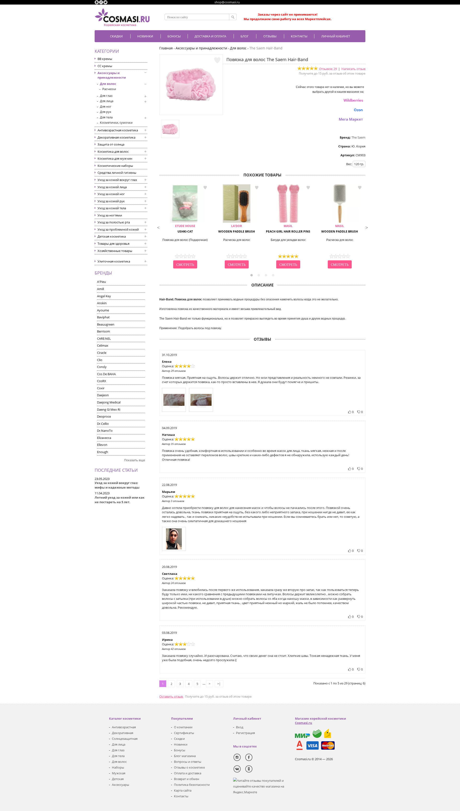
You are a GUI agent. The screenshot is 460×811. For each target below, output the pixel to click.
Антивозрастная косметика (118, 130)
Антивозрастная (124, 727)
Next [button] (366, 227)
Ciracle (101, 352)
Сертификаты (184, 733)
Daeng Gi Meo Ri (108, 409)
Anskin (102, 303)
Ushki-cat (185, 228)
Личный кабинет (335, 36)
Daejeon (103, 395)
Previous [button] (158, 227)
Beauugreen (105, 324)
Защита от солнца (111, 144)
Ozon (358, 109)
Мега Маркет (351, 119)
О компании (183, 727)
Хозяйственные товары (115, 251)
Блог (245, 36)
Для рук (105, 112)
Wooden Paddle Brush (236, 228)
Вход (239, 727)
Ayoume (103, 310)
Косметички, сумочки (116, 122)
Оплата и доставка (187, 773)
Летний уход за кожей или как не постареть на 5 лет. (119, 499)
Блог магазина (185, 756)
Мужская (118, 773)
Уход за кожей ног (111, 194)
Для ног (105, 106)
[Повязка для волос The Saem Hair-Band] (191, 110)
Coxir (100, 388)
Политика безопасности (192, 784)
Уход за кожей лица (112, 187)
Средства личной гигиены (117, 172)
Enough (102, 452)
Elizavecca (104, 438)
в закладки (205, 187)
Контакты (299, 36)
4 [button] (273, 275)
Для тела (106, 117)
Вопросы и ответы (187, 761)
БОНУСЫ (174, 36)
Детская (118, 779)
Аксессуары (120, 784)
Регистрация (245, 733)
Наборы (118, 767)
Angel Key (104, 296)
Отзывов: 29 (328, 69)
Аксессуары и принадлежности (112, 75)
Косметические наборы (115, 165)
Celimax (102, 345)
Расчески (109, 89)
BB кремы (105, 59)
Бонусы (179, 750)
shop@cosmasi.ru (227, 2)
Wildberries (353, 100)
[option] (185, 227)
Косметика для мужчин (115, 158)
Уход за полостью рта (114, 222)
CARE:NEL (104, 338)
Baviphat (103, 317)
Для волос (108, 84)
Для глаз (106, 95)
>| (219, 684)
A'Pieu (101, 282)
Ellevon (102, 445)
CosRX (101, 381)
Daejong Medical (109, 402)
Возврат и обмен (186, 779)
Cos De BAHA (106, 374)
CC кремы (105, 66)
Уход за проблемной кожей (118, 229)
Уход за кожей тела (112, 208)
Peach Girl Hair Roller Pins (288, 228)
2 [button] (258, 275)
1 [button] (251, 275)
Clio (99, 360)
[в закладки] (217, 60)
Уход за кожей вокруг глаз (117, 180)
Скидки (116, 36)
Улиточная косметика (114, 261)
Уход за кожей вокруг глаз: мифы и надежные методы (117, 485)
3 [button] (266, 275)
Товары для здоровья (113, 243)
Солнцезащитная (125, 738)
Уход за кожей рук (111, 201)
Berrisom (103, 331)
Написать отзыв (353, 69)
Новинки (145, 36)
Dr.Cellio (103, 423)
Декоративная (122, 733)
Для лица (106, 101)
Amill (100, 289)
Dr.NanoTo (105, 430)
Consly (102, 367)
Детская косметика (112, 236)
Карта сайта (182, 790)
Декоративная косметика (116, 137)
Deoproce (104, 416)
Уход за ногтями (110, 215)
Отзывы (269, 36)
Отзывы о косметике (189, 767)
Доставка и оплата (210, 36)
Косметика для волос (113, 151)
